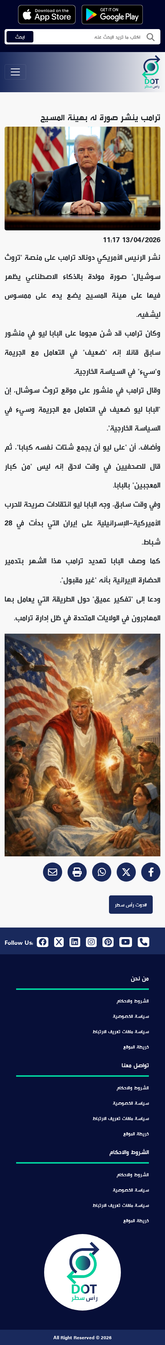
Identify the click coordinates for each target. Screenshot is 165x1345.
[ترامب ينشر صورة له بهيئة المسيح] (99, 873)
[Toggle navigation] (15, 72)
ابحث (20, 36)
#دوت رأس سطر (131, 904)
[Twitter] (123, 873)
